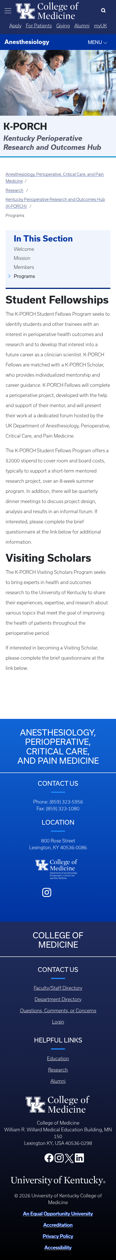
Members (24, 267)
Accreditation (58, 1225)
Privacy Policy (58, 1236)
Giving (63, 25)
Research (14, 190)
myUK (100, 25)
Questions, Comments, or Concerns (58, 1010)
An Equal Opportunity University (58, 1213)
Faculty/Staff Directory (58, 988)
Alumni (82, 25)
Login (58, 1021)
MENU (95, 42)
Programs (24, 276)
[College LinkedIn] (79, 1159)
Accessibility (58, 1247)
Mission (22, 258)
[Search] (104, 11)
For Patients (39, 25)
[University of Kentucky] (58, 1180)
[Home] (47, 10)
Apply (15, 25)
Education (58, 1058)
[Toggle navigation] (8, 10)
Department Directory (58, 999)
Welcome (24, 249)
